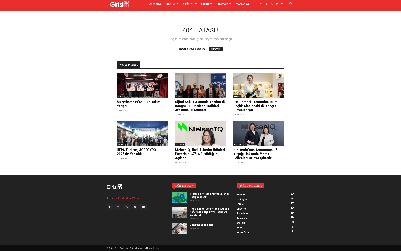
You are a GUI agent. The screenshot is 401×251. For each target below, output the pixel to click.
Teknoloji (222, 3)
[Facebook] (261, 4)
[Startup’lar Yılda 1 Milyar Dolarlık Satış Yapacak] (179, 197)
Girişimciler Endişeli (201, 224)
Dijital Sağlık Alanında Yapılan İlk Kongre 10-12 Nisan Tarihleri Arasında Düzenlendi (200, 106)
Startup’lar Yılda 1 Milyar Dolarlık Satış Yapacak (209, 195)
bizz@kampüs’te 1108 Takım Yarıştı (139, 104)
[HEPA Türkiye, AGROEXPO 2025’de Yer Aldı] (142, 133)
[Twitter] (271, 4)
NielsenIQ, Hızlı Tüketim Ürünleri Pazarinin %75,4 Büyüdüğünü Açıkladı (200, 154)
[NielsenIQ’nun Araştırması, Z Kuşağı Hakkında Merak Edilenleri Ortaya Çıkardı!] (258, 133)
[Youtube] (282, 4)
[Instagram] (266, 4)
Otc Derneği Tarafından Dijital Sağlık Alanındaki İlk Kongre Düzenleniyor (256, 106)
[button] (290, 4)
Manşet (179, 96)
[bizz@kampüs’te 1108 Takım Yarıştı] (142, 85)
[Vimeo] (277, 4)
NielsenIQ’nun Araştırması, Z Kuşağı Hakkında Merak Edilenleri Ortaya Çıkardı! (255, 154)
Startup (170, 3)
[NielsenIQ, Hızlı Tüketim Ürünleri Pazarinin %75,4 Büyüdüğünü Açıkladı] (200, 133)
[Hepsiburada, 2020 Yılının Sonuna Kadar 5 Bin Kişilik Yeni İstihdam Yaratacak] (179, 212)
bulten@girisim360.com (127, 198)
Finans (205, 3)
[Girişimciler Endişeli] (179, 228)
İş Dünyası (188, 3)
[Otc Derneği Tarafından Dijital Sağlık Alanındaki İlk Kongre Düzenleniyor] (258, 85)
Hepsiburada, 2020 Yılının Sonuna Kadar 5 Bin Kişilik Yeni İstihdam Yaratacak (209, 212)
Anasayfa (155, 3)
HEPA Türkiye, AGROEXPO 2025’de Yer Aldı (136, 152)
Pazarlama (242, 3)
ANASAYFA (215, 49)
